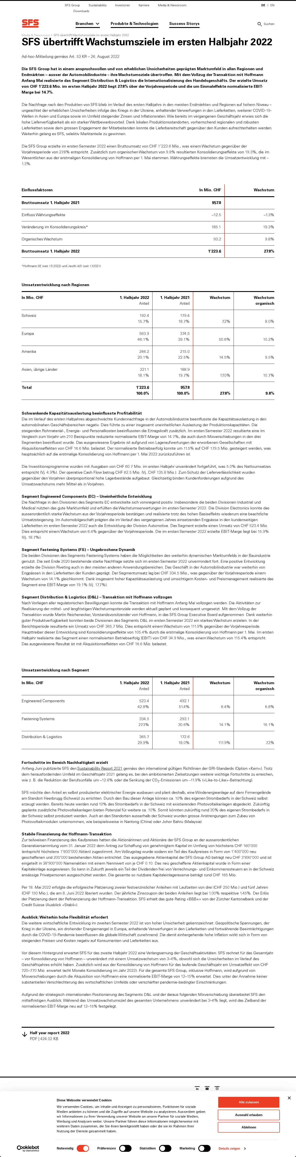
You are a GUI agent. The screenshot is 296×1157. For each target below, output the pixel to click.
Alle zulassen (249, 1102)
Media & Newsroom (172, 5)
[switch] (125, 1148)
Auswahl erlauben (248, 1115)
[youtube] (207, 1089)
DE (263, 5)
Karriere (144, 5)
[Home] (30, 23)
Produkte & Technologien (134, 24)
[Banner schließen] (289, 1097)
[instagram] (217, 1089)
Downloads (81, 11)
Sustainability (98, 5)
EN (272, 5)
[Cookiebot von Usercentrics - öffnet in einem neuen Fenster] (28, 1148)
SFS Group (72, 5)
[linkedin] (197, 1089)
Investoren (122, 5)
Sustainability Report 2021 (99, 769)
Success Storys (184, 24)
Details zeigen (229, 1148)
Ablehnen (249, 1127)
